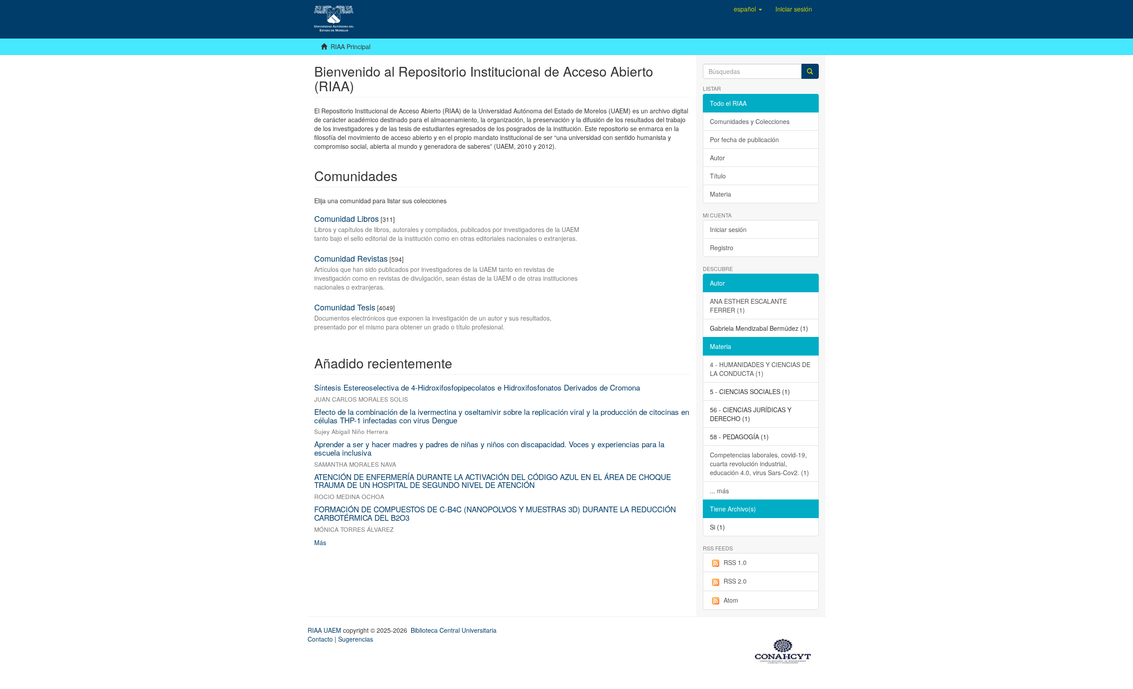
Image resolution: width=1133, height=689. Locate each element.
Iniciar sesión (728, 229)
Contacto (320, 639)
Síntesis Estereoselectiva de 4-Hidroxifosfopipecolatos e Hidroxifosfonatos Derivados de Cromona (477, 387)
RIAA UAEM (325, 630)
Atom (731, 600)
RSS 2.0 (735, 581)
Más (320, 542)
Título (718, 175)
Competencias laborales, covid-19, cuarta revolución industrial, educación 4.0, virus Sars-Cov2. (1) (759, 463)
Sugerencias (355, 639)
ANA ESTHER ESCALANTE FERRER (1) (748, 305)
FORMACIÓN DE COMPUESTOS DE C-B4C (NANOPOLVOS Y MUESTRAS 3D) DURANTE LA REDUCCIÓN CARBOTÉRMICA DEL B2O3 (495, 513)
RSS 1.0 (735, 562)
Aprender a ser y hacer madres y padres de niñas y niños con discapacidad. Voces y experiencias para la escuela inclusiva (489, 448)
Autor (717, 157)
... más (719, 490)
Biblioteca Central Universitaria (454, 630)
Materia (720, 194)
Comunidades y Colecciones (750, 121)
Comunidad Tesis (344, 307)
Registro (721, 247)
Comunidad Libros (346, 218)
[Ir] (810, 71)
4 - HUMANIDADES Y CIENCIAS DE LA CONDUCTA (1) (760, 369)
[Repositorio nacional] (785, 649)
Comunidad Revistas (351, 258)
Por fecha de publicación (744, 139)
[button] (748, 9)
